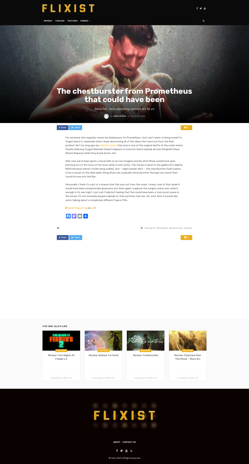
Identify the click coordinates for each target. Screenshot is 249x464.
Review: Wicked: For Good (103, 355)
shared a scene (108, 145)
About (116, 442)
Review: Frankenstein (145, 355)
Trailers (60, 21)
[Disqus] (124, 282)
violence (188, 228)
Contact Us (129, 442)
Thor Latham (119, 116)
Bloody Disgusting (76, 207)
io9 (93, 207)
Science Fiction (176, 228)
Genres (84, 21)
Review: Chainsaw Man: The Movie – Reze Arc (187, 357)
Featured (61, 350)
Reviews (48, 21)
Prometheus (163, 228)
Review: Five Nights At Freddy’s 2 (61, 357)
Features (72, 21)
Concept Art (151, 228)
